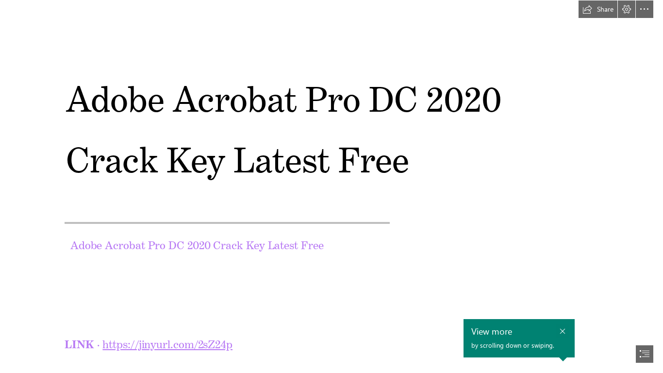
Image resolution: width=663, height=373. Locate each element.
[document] (331, 186)
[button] (598, 9)
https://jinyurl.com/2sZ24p (167, 342)
